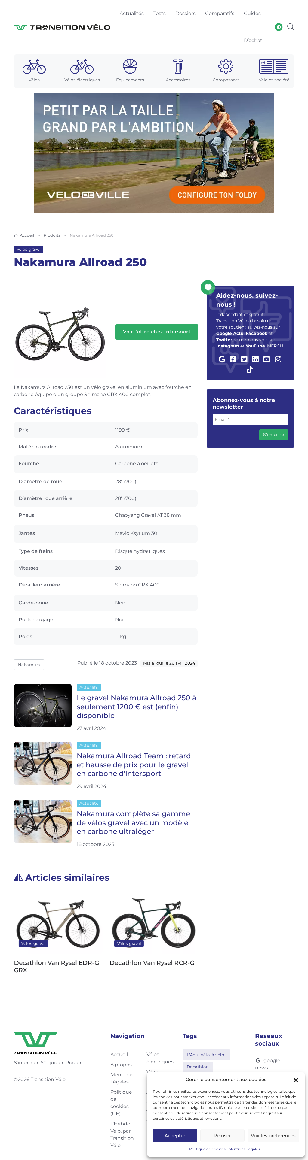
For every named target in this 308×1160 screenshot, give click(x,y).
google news (267, 1064)
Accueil (27, 235)
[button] (296, 1080)
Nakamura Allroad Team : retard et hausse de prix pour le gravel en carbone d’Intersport (134, 764)
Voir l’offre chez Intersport (157, 332)
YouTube (255, 346)
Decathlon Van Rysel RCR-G (151, 963)
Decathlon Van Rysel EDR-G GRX (56, 966)
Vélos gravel (29, 249)
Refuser (222, 1135)
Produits (52, 235)
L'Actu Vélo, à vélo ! (206, 1054)
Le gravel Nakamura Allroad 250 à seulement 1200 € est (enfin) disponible (136, 706)
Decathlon (198, 1066)
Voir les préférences (273, 1135)
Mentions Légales (244, 1149)
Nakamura (29, 664)
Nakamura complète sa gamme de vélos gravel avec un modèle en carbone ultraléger (133, 822)
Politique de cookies (207, 1149)
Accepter (175, 1135)
